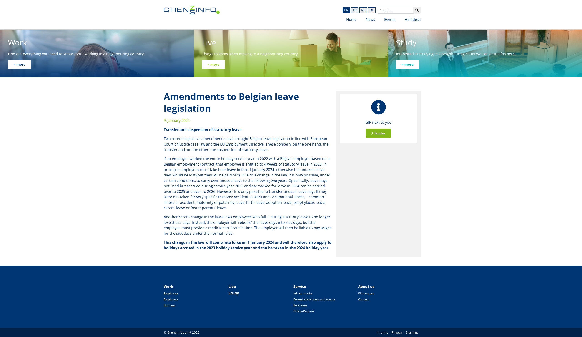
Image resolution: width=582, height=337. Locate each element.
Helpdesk (413, 19)
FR (355, 10)
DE (372, 10)
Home (351, 19)
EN (346, 10)
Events (390, 19)
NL (363, 10)
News (370, 19)
